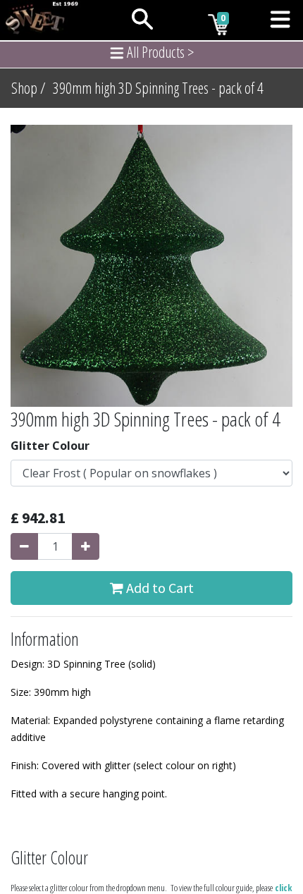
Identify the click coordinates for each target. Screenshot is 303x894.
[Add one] (85, 546)
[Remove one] (24, 546)
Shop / (28, 88)
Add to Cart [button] (158, 587)
